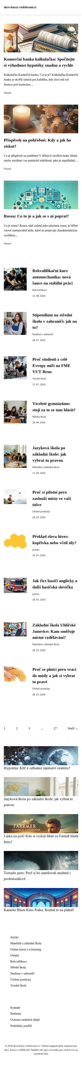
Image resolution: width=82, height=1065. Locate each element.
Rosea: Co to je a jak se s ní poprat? (36, 216)
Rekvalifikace (39, 290)
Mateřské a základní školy (45, 467)
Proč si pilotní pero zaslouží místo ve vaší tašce (51, 498)
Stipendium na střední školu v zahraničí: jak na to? (54, 321)
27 (55, 728)
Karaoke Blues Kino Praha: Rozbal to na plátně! (39, 910)
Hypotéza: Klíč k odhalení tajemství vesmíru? (37, 768)
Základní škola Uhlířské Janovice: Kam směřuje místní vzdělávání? (54, 631)
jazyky (35, 549)
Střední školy (39, 416)
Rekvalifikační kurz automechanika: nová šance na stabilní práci (52, 276)
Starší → (73, 728)
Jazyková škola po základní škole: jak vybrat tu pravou (49, 454)
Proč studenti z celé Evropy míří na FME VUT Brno (51, 365)
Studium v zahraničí (42, 334)
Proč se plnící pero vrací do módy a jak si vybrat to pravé (54, 675)
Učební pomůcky (41, 511)
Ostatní (7, 92)
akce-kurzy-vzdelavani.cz (20, 7)
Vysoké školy (39, 378)
